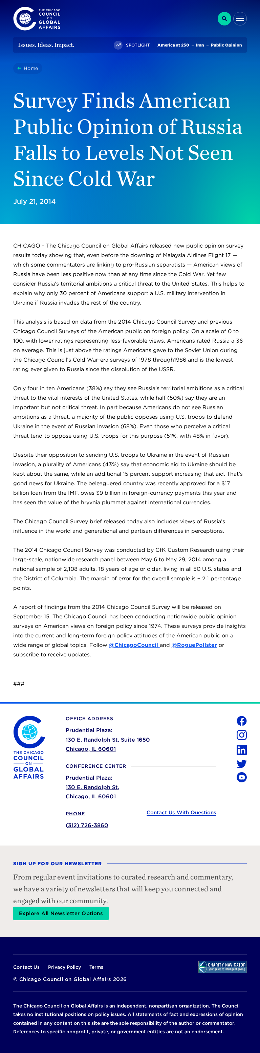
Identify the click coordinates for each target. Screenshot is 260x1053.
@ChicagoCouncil (134, 645)
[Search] (224, 18)
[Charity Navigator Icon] (222, 967)
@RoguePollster (194, 645)
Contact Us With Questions (181, 813)
